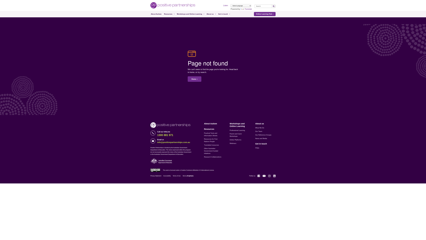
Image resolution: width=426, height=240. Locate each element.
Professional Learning (237, 130)
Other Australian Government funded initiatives (211, 151)
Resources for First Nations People (210, 140)
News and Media (261, 138)
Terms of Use (177, 176)
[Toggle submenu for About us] (215, 14)
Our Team (258, 131)
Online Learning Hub (264, 14)
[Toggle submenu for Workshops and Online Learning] (203, 14)
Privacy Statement (155, 176)
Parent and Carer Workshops (236, 135)
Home (193, 79)
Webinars (233, 143)
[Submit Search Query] (273, 6)
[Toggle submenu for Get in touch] (229, 14)
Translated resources (211, 145)
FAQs (257, 148)
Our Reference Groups (263, 135)
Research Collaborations (212, 157)
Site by (188, 176)
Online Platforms (235, 140)
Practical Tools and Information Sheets (210, 134)
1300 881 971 (165, 135)
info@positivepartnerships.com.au (173, 142)
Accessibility (167, 176)
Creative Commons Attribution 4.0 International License (197, 170)
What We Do (259, 128)
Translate (248, 9)
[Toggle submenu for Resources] (174, 14)
